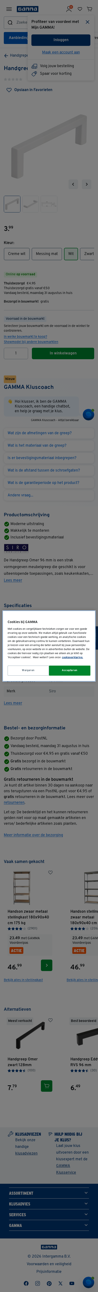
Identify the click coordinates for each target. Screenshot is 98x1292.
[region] (48, 646)
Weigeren (28, 670)
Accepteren (70, 670)
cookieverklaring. (72, 657)
